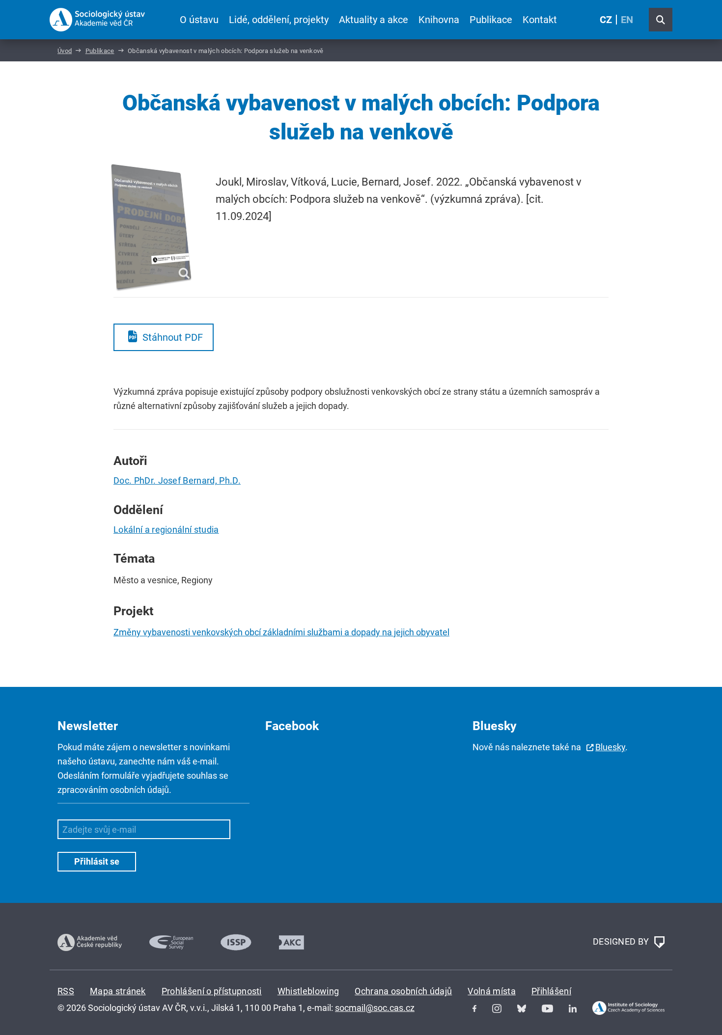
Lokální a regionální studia (166, 529)
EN (627, 20)
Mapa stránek (118, 991)
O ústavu (199, 20)
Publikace (491, 20)
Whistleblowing (308, 991)
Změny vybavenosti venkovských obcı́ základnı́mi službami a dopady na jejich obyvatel (281, 632)
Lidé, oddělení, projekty (279, 20)
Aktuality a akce (373, 20)
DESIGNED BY (622, 941)
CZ (606, 20)
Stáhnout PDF (172, 337)
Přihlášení (551, 991)
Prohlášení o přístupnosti (212, 991)
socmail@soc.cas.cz (375, 1008)
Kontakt (540, 20)
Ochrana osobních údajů (403, 991)
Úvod (64, 50)
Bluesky (610, 747)
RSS (65, 991)
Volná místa (492, 991)
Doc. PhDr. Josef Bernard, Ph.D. (177, 480)
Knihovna (438, 20)
